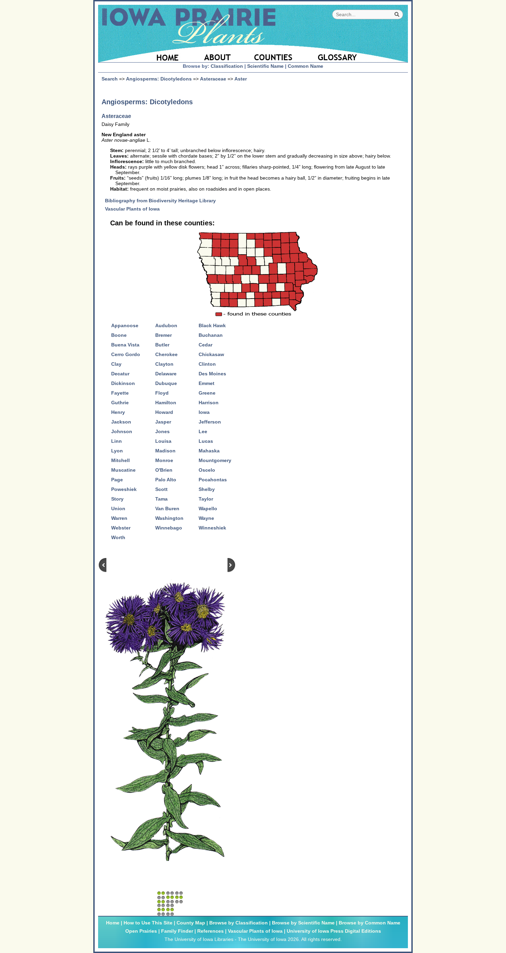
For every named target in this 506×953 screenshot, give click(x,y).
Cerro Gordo (125, 354)
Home (112, 922)
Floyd (162, 393)
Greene (207, 393)
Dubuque (166, 383)
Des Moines (212, 373)
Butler (162, 344)
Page (117, 479)
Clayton (164, 364)
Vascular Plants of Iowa (135, 209)
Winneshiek (212, 528)
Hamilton (165, 402)
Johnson (121, 431)
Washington (169, 518)
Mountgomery (215, 460)
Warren (119, 518)
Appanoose (124, 325)
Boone (119, 335)
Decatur (120, 373)
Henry (118, 412)
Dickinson (123, 383)
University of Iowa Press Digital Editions (334, 931)
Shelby (207, 489)
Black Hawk (212, 325)
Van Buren (167, 508)
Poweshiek (124, 489)
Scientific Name (265, 66)
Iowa (204, 412)
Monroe (164, 460)
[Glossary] (356, 53)
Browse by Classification (238, 922)
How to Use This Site (148, 922)
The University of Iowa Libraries (199, 939)
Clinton (207, 364)
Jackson (121, 422)
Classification (227, 66)
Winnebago (168, 528)
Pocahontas (213, 479)
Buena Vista (125, 344)
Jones (162, 431)
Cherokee (166, 354)
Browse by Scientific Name (303, 922)
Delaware (166, 373)
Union (118, 508)
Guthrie (120, 402)
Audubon (166, 325)
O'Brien (163, 470)
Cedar (205, 344)
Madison (165, 450)
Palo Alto (165, 479)
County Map (191, 922)
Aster (240, 79)
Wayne (206, 518)
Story (117, 499)
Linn (116, 441)
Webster (120, 528)
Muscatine (123, 470)
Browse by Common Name (369, 922)
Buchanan (211, 335)
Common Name (305, 66)
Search (110, 79)
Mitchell (120, 460)
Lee (203, 431)
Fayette (120, 393)
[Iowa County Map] (274, 53)
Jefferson (210, 422)
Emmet (206, 383)
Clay (116, 364)
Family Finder (177, 931)
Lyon (117, 450)
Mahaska (209, 450)
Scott (161, 489)
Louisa (163, 441)
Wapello (208, 508)
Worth (118, 537)
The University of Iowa (262, 939)
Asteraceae (213, 79)
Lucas (206, 441)
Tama (161, 499)
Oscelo (207, 470)
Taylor (206, 499)
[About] (218, 53)
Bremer (163, 335)
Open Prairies (141, 931)
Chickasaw (211, 354)
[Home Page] (145, 53)
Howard (164, 412)
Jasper (163, 422)
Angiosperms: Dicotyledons (159, 79)
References (210, 931)
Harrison (209, 402)
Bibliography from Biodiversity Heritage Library (163, 200)
